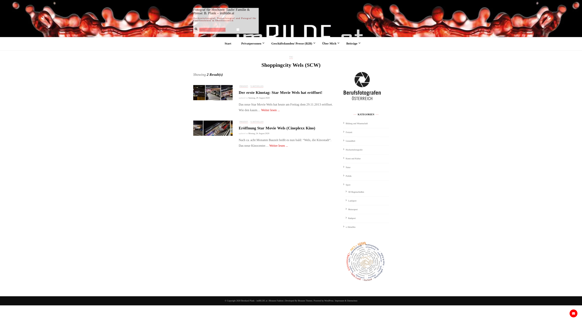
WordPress (328, 301)
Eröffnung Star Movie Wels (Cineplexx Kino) (277, 128)
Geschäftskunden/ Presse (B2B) (291, 43)
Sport (348, 185)
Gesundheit (350, 141)
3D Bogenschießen (356, 192)
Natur (348, 167)
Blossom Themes (304, 301)
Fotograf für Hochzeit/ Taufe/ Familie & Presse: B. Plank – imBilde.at (221, 11)
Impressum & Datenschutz (346, 301)
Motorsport (353, 209)
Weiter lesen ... (270, 110)
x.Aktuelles (256, 86)
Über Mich (329, 43)
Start (228, 43)
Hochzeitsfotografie (354, 150)
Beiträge (351, 43)
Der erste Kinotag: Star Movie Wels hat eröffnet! (280, 92)
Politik (348, 176)
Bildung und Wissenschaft (357, 123)
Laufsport (352, 201)
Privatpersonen (251, 43)
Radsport (352, 218)
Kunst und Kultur (353, 158)
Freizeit (243, 86)
